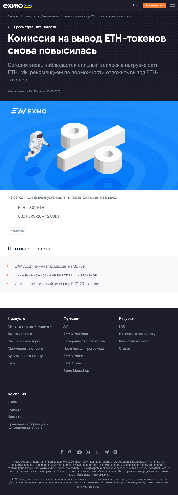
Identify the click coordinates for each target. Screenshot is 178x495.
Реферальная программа (84, 341)
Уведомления (16, 91)
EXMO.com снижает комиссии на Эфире (50, 266)
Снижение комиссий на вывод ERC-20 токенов (56, 275)
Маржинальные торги (25, 348)
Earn (11, 363)
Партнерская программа (83, 348)
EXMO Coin (72, 363)
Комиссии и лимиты (135, 341)
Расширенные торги (24, 341)
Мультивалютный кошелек (29, 326)
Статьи (124, 348)
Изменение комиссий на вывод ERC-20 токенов (57, 283)
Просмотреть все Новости (35, 27)
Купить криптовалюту (25, 356)
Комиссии (17, 231)
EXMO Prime (73, 356)
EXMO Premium (75, 334)
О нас (12, 402)
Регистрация (155, 5)
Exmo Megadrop (76, 370)
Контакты (15, 417)
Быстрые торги (20, 334)
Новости (14, 409)
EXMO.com (36, 91)
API (66, 326)
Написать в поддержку (137, 334)
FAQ (122, 326)
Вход (135, 5)
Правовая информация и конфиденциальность (28, 425)
